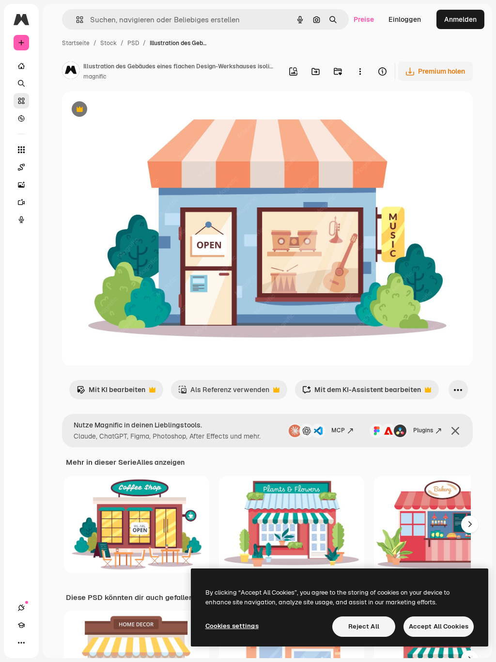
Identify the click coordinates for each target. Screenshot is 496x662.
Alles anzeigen (161, 462)
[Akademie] (21, 625)
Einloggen (404, 19)
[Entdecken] (21, 118)
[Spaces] (21, 167)
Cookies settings (232, 626)
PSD (133, 43)
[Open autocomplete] (75, 19)
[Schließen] (455, 431)
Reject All (363, 626)
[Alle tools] (21, 150)
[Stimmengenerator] (21, 219)
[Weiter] (470, 524)
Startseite (76, 43)
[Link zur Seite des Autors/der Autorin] (70, 72)
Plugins (423, 430)
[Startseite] (21, 66)
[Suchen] (21, 83)
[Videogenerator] (21, 202)
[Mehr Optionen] (360, 71)
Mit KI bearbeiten (111, 392)
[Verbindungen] (21, 607)
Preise (364, 19)
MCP (338, 430)
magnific (95, 76)
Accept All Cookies (438, 626)
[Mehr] (21, 642)
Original (124, 110)
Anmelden (460, 19)
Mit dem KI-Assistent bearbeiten (361, 392)
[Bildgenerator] (21, 184)
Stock (108, 43)
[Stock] (21, 101)
